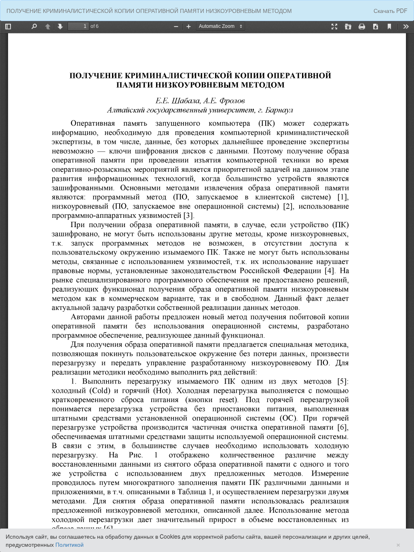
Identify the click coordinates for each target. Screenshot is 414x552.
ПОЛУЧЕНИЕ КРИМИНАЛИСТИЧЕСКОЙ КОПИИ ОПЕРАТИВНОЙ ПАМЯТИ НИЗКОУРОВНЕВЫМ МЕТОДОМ (149, 10)
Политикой (69, 544)
